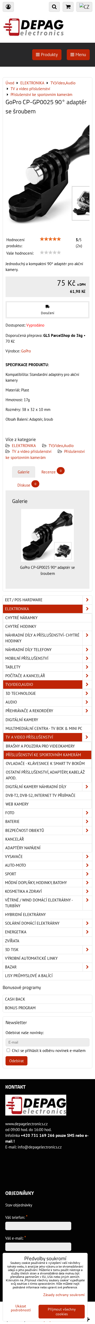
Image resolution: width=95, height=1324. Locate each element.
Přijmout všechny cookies (62, 1311)
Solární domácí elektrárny (32, 923)
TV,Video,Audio (61, 445)
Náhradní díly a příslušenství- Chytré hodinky (42, 638)
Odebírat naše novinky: (25, 1032)
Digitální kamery (22, 719)
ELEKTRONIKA (24, 445)
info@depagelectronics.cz (40, 1147)
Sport (10, 873)
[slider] (50, 239)
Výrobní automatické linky (31, 958)
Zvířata (12, 940)
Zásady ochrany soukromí (64, 1294)
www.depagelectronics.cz (26, 1123)
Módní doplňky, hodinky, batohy (36, 882)
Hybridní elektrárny (25, 914)
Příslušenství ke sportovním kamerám (43, 754)
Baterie (12, 821)
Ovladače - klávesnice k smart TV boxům (45, 763)
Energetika (15, 931)
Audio (11, 702)
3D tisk (11, 949)
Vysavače (14, 856)
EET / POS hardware (23, 599)
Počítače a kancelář (25, 675)
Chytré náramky (21, 617)
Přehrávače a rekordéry (29, 710)
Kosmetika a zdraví (23, 891)
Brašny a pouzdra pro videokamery (40, 746)
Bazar (11, 966)
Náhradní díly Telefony (28, 649)
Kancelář (14, 839)
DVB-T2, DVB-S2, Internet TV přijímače (40, 795)
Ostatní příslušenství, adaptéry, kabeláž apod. (45, 775)
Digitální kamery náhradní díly (36, 786)
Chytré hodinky (20, 626)
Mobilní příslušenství (26, 658)
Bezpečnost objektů (24, 830)
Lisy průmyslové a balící (29, 975)
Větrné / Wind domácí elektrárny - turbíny (39, 903)
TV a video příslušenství (31, 451)
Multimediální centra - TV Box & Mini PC (44, 728)
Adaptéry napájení (22, 847)
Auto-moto (15, 865)
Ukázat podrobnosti (21, 1308)
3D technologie (21, 693)
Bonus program (20, 1007)
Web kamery (17, 804)
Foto (9, 812)
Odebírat (16, 1060)
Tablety (12, 667)
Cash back (15, 999)
